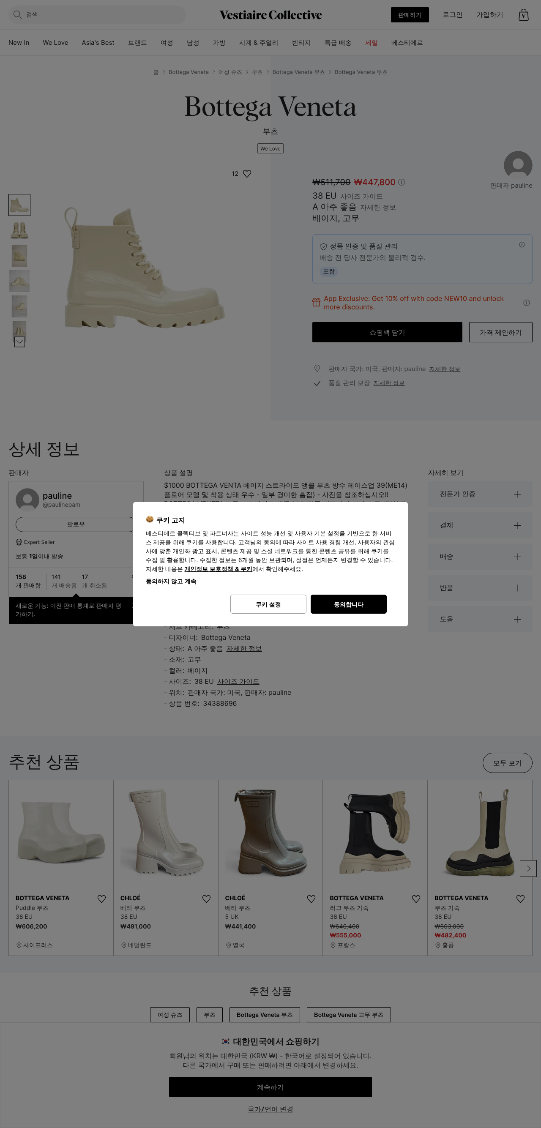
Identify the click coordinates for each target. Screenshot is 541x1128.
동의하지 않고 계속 (171, 580)
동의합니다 (348, 604)
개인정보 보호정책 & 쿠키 (219, 569)
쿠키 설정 (268, 604)
